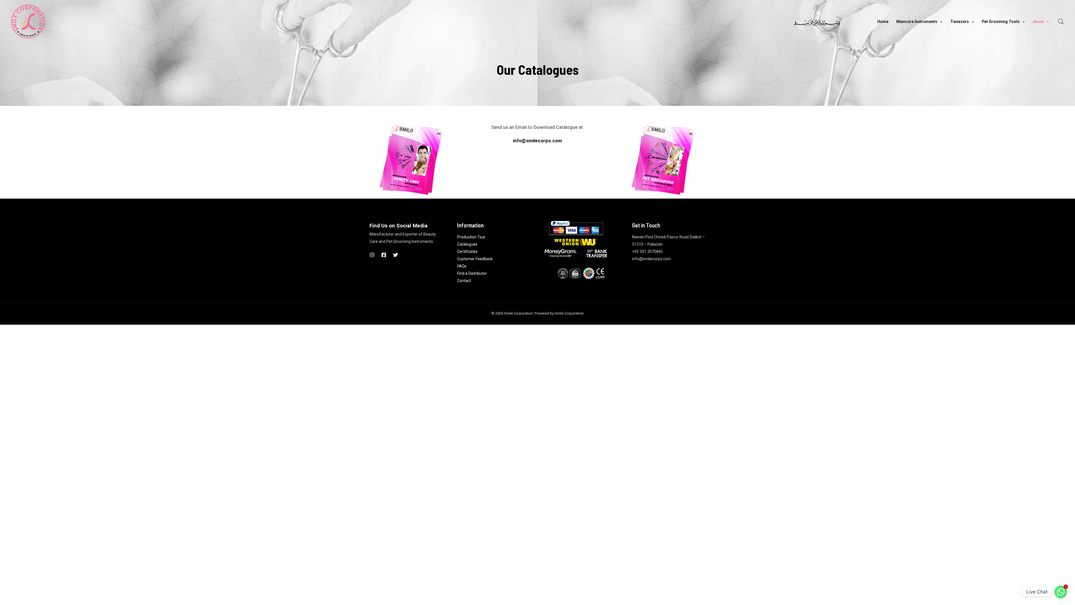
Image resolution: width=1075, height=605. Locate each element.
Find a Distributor (472, 273)
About (1038, 21)
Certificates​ (467, 251)
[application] (939, 21)
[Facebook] (383, 254)
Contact (464, 280)
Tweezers (959, 21)
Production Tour (471, 237)
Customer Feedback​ (475, 259)
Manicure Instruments (916, 21)
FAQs (461, 266)
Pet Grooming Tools (1001, 21)
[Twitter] (395, 254)
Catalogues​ (467, 244)
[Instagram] (372, 254)
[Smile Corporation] (28, 21)
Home (883, 21)
